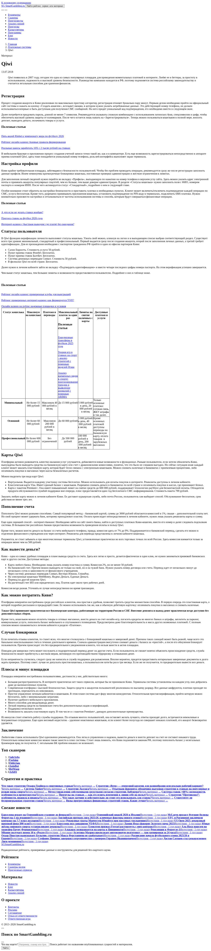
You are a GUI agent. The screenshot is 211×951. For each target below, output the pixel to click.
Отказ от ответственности (22, 915)
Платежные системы (19, 47)
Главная (12, 44)
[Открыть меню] (6, 10)
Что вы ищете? (9, 944)
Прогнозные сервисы (20, 870)
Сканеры (13, 17)
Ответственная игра (19, 918)
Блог (10, 35)
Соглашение (15, 912)
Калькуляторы (16, 29)
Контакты (13, 906)
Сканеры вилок (16, 867)
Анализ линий (16, 23)
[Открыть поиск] (2, 10)
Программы (14, 32)
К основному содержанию (16, 2)
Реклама (12, 909)
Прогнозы (13, 26)
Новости (13, 38)
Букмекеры (14, 14)
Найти (6, 948)
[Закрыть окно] (2, 928)
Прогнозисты (15, 20)
